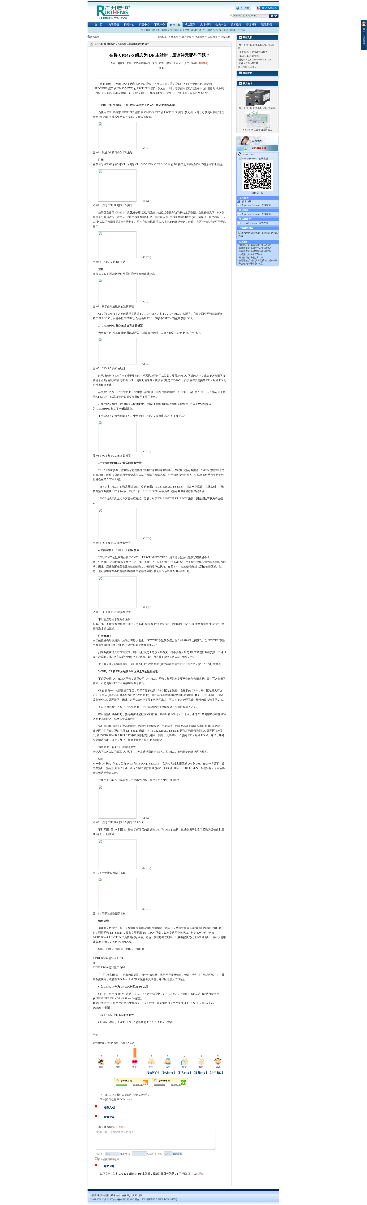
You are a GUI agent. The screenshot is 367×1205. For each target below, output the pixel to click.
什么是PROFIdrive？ (120, 1099)
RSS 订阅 (137, 1195)
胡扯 (151, 1067)
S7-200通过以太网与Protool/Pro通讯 (129, 1094)
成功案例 (190, 24)
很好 (134, 1067)
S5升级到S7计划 (210, 30)
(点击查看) (118, 1127)
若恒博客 (251, 24)
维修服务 (165, 30)
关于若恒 (113, 24)
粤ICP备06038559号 (167, 1199)
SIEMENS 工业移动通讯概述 (253, 52)
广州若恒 (173, 36)
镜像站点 (115, 1195)
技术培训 (174, 30)
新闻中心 (129, 24)
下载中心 (159, 24)
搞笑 (168, 1067)
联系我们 (266, 24)
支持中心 (175, 24)
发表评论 (152, 1072)
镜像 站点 (127, 1195)
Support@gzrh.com (251, 205)
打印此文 (184, 1072)
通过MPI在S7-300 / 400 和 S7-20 (255, 59)
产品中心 (144, 24)
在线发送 (263, 158)
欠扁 (101, 1067)
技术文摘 (223, 30)
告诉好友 (168, 1072)
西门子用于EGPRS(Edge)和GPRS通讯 (257, 108)
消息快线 (233, 30)
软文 (184, 1067)
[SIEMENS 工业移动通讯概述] (257, 119)
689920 (108, 164)
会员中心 (220, 24)
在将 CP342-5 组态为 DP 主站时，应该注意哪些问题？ (144, 1173)
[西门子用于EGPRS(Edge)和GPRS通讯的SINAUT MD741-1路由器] (257, 97)
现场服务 (155, 30)
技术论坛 (236, 24)
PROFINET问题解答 (249, 56)
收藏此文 (200, 1072)
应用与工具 (195, 30)
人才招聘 (205, 24)
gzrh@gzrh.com (250, 223)
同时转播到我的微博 (108, 1159)
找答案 (241, 30)
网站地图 (105, 1195)
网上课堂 (184, 30)
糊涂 (201, 1067)
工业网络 (212, 36)
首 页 (98, 24)
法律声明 (94, 1195)
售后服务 (145, 30)
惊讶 (218, 1067)
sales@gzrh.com (249, 158)
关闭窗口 (216, 1072)
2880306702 (248, 154)
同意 (117, 1067)
